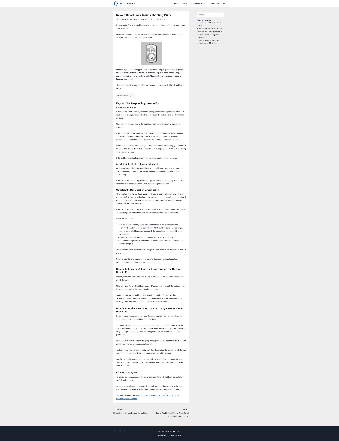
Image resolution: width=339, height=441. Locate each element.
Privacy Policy (176, 431)
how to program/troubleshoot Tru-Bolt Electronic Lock (157, 395)
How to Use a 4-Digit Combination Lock (209, 28)
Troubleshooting (160, 19)
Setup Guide (214, 3)
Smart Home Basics (199, 3)
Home (176, 3)
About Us (160, 431)
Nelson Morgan (123, 19)
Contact (167, 431)
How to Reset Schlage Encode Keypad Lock (130, 411)
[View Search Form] (224, 3)
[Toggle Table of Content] (131, 95)
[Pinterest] (115, 430)
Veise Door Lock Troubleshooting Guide (209, 31)
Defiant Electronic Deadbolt (126, 399)
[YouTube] (120, 430)
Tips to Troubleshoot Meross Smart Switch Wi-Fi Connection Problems (172, 412)
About (185, 3)
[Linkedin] (124, 430)
